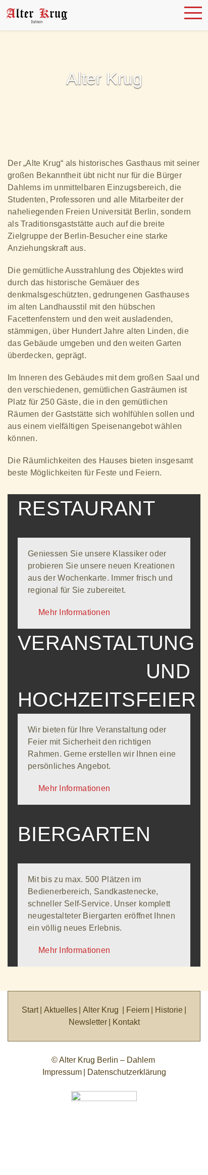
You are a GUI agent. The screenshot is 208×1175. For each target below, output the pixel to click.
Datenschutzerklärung (126, 1072)
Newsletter (88, 1022)
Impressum (62, 1072)
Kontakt (126, 1022)
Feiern (137, 1010)
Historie (169, 1010)
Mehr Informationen (72, 612)
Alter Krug (101, 1010)
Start (30, 1010)
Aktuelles (60, 1010)
